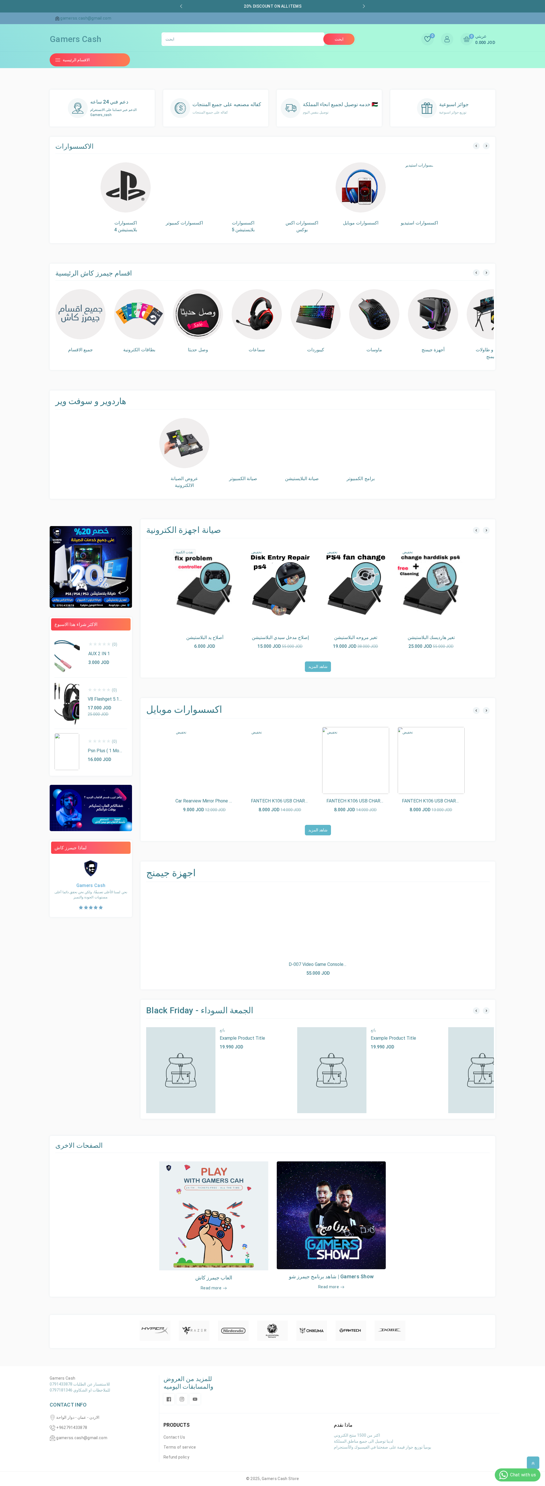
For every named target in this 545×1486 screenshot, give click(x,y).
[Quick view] (204, 585)
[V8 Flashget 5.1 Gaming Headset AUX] (66, 703)
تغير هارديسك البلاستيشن (431, 637)
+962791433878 (71, 1427)
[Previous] (476, 145)
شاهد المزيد (318, 666)
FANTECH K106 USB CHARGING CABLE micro (447, 801)
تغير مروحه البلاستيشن (355, 637)
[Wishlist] (217, 585)
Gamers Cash (275, 1478)
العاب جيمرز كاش (213, 1278)
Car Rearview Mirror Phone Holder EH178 (216, 801)
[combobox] (243, 39)
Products (177, 1425)
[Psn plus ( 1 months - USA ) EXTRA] (66, 751)
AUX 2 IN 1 (99, 653)
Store (293, 1478)
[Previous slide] (181, 6)
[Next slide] (364, 6)
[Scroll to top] (533, 1462)
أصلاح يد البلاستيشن (204, 637)
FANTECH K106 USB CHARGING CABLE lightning (375, 801)
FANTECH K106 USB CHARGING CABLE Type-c (298, 801)
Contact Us (174, 1437)
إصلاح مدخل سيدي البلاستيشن (280, 637)
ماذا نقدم (343, 1425)
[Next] (486, 145)
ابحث (339, 39)
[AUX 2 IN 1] (67, 654)
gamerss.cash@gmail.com (81, 1437)
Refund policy (176, 1457)
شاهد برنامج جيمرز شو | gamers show (331, 1276)
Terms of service (180, 1447)
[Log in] (447, 39)
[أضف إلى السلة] (191, 585)
